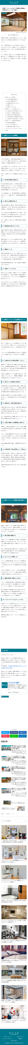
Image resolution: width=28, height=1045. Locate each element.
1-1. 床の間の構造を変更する (11, 99)
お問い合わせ (14, 1040)
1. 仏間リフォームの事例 (9, 97)
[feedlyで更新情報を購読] (16, 692)
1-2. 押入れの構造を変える (11, 101)
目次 (12, 94)
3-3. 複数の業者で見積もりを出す (12, 126)
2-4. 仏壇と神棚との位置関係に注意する (14, 116)
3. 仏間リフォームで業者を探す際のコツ (12, 120)
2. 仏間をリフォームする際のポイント (12, 109)
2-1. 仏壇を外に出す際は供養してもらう (14, 110)
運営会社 (20, 1038)
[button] (25, 821)
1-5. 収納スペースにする (10, 107)
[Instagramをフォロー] (14, 692)
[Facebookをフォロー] (13, 692)
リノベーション (5, 696)
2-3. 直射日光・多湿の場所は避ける (13, 114)
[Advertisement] (14, 77)
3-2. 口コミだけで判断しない (11, 124)
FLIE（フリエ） (7, 1036)
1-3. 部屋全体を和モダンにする (12, 103)
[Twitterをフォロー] (11, 692)
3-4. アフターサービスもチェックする (13, 128)
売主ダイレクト (20, 1036)
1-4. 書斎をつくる (9, 105)
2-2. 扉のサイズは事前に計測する (12, 112)
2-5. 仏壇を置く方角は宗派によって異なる (14, 118)
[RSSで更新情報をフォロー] (18, 692)
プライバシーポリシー (7, 1038)
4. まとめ (6, 130)
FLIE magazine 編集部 (13, 682)
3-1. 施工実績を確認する (10, 122)
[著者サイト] (9, 692)
